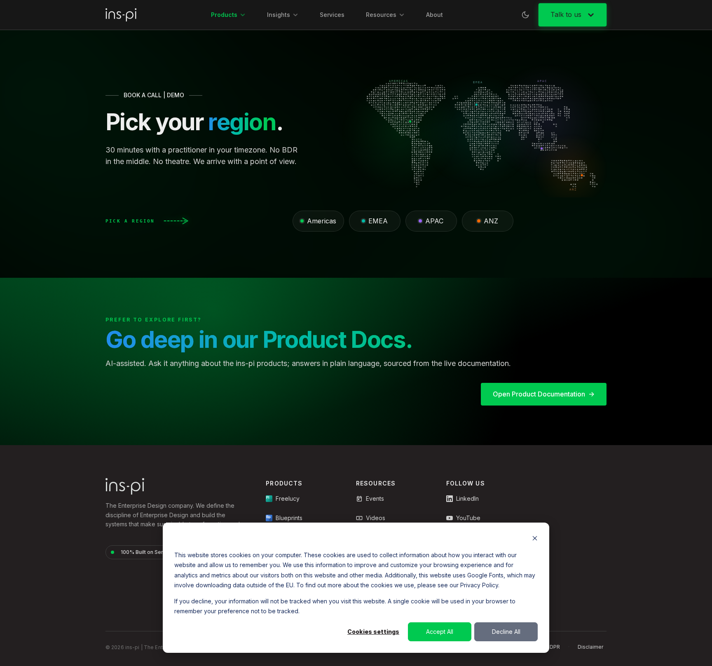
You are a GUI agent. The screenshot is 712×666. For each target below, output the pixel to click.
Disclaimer (590, 647)
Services (332, 14)
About (434, 14)
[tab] (318, 221)
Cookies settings (373, 631)
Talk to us (565, 14)
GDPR (553, 647)
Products (224, 14)
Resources (381, 14)
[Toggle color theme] (525, 15)
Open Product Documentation (539, 394)
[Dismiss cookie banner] (535, 539)
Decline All (506, 631)
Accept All (439, 631)
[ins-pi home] (120, 14)
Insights (278, 14)
